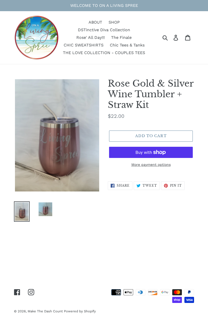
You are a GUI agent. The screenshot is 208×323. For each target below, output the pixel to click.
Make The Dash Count (45, 311)
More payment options (151, 165)
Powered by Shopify (80, 311)
